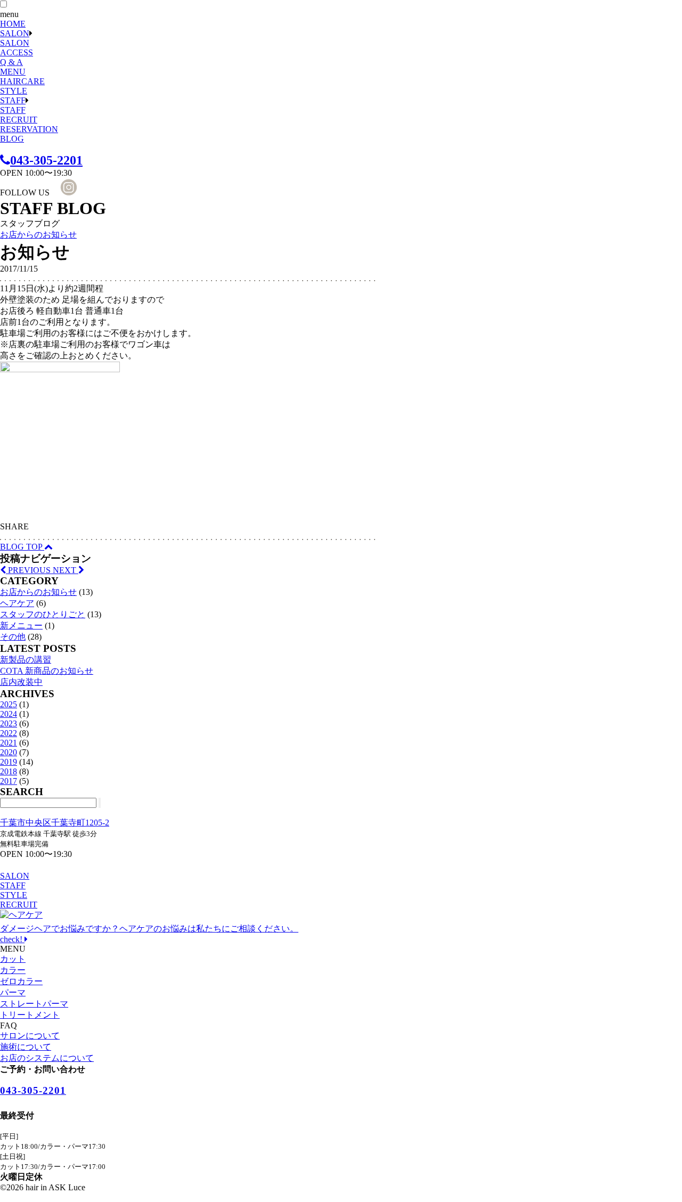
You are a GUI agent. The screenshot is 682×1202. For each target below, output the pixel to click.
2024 (8, 713)
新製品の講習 (25, 659)
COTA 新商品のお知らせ (46, 670)
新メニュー (21, 625)
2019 (8, 761)
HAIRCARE (22, 81)
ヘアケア (17, 603)
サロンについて (30, 1035)
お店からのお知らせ (38, 234)
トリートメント (30, 1014)
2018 (8, 771)
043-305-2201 (46, 160)
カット (13, 958)
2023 (8, 723)
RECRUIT (18, 119)
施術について (25, 1046)
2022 (8, 733)
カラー (13, 970)
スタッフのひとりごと (42, 614)
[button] (3, 4)
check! (149, 934)
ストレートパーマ (34, 1003)
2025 (8, 704)
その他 (13, 636)
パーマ (13, 992)
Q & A (11, 62)
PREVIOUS (29, 570)
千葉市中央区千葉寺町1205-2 (54, 822)
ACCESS (16, 52)
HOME (13, 23)
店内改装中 (21, 681)
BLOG (12, 138)
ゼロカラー (21, 981)
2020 (8, 752)
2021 (8, 742)
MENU (13, 71)
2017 (8, 781)
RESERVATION (29, 129)
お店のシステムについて (47, 1057)
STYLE (13, 90)
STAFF (13, 100)
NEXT (65, 570)
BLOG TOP (22, 546)
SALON (14, 33)
